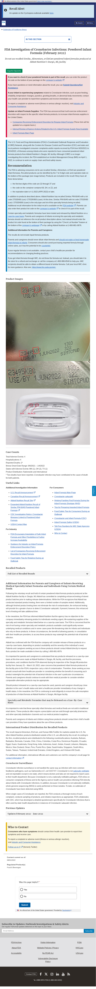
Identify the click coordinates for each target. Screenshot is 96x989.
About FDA (16, 948)
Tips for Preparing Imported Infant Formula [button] (71, 507)
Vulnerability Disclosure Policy (48, 960)
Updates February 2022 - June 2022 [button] (25, 814)
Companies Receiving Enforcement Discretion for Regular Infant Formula (43, 122)
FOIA (79, 942)
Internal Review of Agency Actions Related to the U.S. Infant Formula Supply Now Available (50, 129)
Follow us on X (14, 847)
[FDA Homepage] (4, 23)
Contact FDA (31, 974)
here (51, 13)
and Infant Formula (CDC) (70, 518)
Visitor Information (47, 942)
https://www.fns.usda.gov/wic (44, 267)
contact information (14, 758)
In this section (33, 39)
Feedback (94, 491)
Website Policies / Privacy (48, 948)
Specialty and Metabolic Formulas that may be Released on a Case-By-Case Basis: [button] (45, 701)
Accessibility (16, 953)
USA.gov (79, 953)
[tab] (48, 573)
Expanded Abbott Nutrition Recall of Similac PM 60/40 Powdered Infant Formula (25, 507)
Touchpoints (66, 910)
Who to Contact (60, 533)
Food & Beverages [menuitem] (14, 867)
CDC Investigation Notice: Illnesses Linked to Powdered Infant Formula (27, 517)
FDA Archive (16, 942)
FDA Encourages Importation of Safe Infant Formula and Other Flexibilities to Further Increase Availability (28, 537)
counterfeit (46, 246)
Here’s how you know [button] (44, 1)
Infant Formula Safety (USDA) (66, 522)
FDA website (68, 206)
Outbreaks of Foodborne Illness (15, 30)
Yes (25, 889)
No (25, 896)
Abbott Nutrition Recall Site (22, 500)
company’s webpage (30, 225)
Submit (24, 904)
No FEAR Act (47, 953)
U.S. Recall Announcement (22, 493)
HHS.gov (79, 948)
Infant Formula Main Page (23, 133)
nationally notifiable (81, 771)
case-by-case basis (16, 216)
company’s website (54, 80)
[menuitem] (48, 859)
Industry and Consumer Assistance (26, 842)
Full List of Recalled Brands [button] (21, 574)
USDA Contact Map (19, 524)
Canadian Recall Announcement (24, 497)
